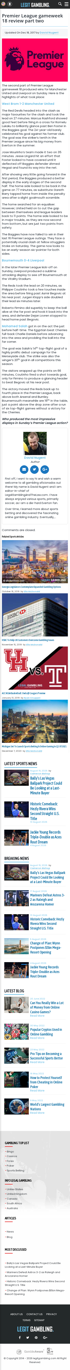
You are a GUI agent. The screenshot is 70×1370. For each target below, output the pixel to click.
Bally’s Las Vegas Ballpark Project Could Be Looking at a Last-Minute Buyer (46, 785)
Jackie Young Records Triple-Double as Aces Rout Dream (45, 837)
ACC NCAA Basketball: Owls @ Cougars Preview (23, 693)
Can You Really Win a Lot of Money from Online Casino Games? (47, 1007)
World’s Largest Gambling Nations (47, 1106)
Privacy (51, 1314)
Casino (9, 784)
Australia (12, 1208)
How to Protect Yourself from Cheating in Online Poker (46, 1082)
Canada (12, 1199)
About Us (16, 1314)
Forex (10, 1161)
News (10, 1231)
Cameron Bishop (40, 773)
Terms (27, 1320)
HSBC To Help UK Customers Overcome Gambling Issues (28, 640)
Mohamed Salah (14, 326)
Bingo (10, 1151)
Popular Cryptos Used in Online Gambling (46, 1031)
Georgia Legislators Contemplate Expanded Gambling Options (31, 586)
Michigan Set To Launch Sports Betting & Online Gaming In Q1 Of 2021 (34, 746)
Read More (37, 1015)
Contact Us (34, 1314)
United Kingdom (17, 1194)
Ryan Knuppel (32, 697)
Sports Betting (15, 1170)
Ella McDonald (32, 591)
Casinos (12, 1156)
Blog (9, 1237)
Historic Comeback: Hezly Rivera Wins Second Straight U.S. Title (45, 811)
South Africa (14, 1203)
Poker (10, 1166)
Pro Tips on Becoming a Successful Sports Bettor (46, 1055)
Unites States (15, 1189)
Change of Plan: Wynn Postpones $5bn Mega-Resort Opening (45, 947)
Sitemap (39, 1320)
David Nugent (49, 32)
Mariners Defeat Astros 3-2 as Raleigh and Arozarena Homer (47, 899)
